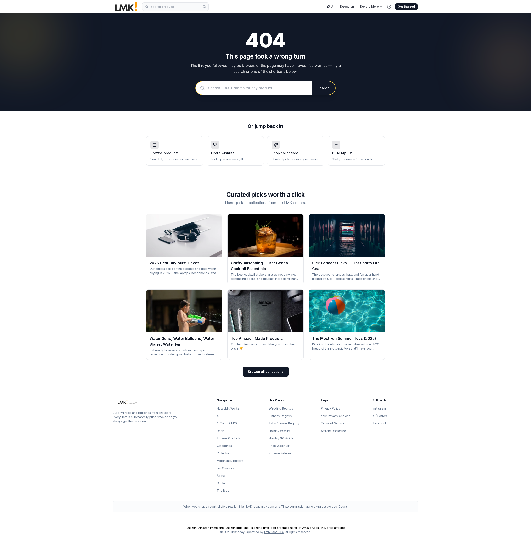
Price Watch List (279, 445)
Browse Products (228, 438)
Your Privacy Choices (335, 416)
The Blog (223, 490)
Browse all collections (266, 371)
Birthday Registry (280, 416)
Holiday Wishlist (279, 431)
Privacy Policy (330, 408)
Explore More (369, 6)
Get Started (406, 6)
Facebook (380, 423)
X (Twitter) (380, 416)
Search (323, 88)
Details (343, 506)
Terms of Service (333, 423)
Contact (222, 483)
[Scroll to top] (521, 536)
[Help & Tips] (389, 6)
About (221, 475)
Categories (224, 445)
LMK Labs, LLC (274, 532)
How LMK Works (228, 408)
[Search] (204, 7)
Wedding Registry (281, 408)
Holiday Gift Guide (281, 438)
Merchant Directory (230, 460)
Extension (347, 6)
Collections (224, 453)
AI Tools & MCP (227, 423)
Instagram (379, 408)
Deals (220, 431)
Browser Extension (281, 453)
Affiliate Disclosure (333, 431)
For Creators (225, 468)
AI (332, 6)
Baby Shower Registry (284, 423)
